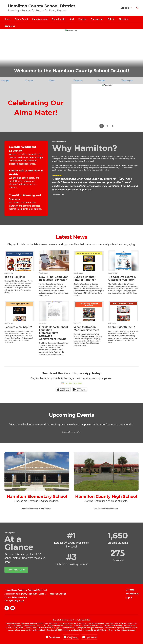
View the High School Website (106, 508)
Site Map (130, 590)
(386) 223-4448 (16, 600)
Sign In (129, 598)
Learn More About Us (16, 569)
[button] (126, 7)
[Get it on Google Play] (71, 637)
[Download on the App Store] (89, 637)
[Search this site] (137, 8)
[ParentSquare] (53, 637)
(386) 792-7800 (19, 597)
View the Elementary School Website (36, 508)
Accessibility (132, 593)
